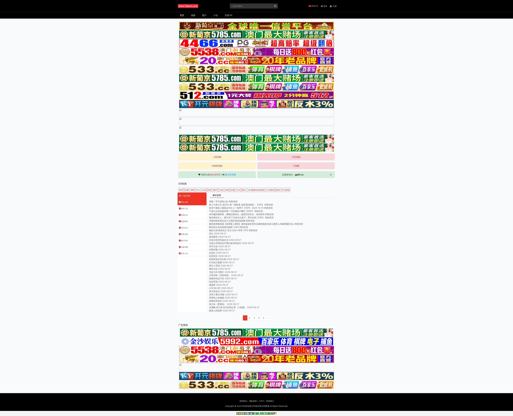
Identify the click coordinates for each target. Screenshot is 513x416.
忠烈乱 (212, 252)
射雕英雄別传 (215, 301)
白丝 (204, 190)
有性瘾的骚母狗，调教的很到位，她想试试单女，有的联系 (237, 214)
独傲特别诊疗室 (216, 278)
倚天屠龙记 (214, 291)
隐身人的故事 (215, 310)
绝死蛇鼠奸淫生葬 (217, 259)
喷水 (244, 190)
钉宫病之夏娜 (215, 262)
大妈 (221, 190)
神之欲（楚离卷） (217, 304)
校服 (187, 190)
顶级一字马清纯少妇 (218, 201)
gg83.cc (299, 174)
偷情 (181, 190)
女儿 (198, 190)
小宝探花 (270, 190)
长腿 (232, 190)
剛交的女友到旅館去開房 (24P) (224, 227)
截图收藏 (210, 174)
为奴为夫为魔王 (216, 272)
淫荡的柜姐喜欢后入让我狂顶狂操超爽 (227, 220)
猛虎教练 (213, 236)
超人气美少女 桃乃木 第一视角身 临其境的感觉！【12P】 (237, 204)
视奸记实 (213, 268)
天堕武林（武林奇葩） (219, 275)
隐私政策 (253, 401)
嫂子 (215, 190)
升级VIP (228, 15)
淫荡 (227, 190)
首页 (182, 15)
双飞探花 (285, 190)
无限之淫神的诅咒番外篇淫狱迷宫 (225, 243)
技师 (209, 190)
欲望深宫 (213, 256)
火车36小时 (214, 288)
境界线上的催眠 (216, 297)
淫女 (211, 233)
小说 (215, 15)
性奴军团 (213, 281)
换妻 (278, 190)
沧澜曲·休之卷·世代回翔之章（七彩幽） (227, 307)
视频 (193, 15)
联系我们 (270, 401)
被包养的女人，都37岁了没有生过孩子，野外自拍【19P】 (237, 217)
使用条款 (243, 401)
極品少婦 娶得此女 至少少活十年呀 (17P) (228, 230)
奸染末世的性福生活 (218, 240)
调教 (192, 190)
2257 (261, 401)
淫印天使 (213, 246)
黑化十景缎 (214, 265)
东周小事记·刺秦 (217, 294)
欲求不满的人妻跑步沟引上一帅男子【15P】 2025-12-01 (236, 208)
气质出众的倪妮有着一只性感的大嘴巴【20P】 (231, 211)
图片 (204, 15)
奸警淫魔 (213, 249)
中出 (238, 190)
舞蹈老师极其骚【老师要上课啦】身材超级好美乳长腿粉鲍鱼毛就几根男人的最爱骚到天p (251, 224)
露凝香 (212, 285)
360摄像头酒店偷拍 (256, 190)
